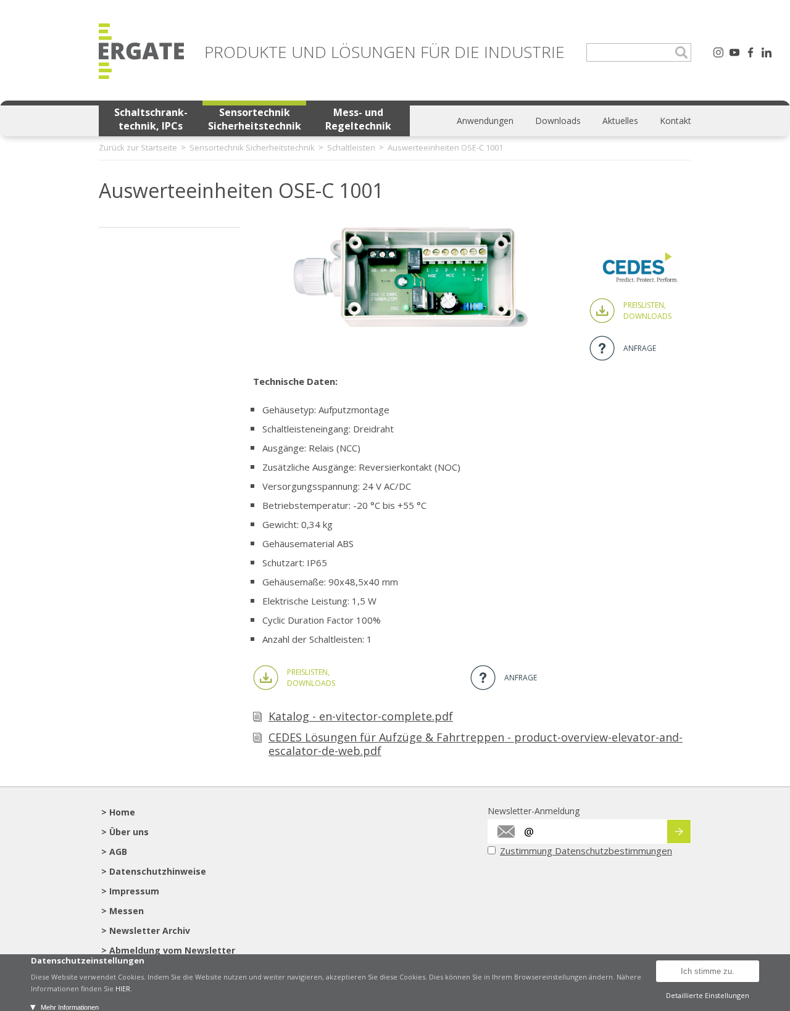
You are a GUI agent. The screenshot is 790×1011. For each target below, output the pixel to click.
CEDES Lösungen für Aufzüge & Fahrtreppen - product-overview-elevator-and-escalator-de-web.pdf (475, 743)
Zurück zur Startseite (138, 147)
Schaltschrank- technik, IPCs (151, 119)
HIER (122, 988)
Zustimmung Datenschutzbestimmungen (586, 850)
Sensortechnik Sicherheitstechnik (254, 119)
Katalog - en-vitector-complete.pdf (360, 716)
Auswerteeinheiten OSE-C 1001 (445, 147)
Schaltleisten (351, 147)
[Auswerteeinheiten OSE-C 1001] (410, 323)
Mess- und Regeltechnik (358, 119)
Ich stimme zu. (707, 971)
